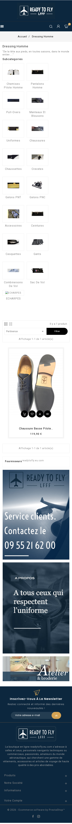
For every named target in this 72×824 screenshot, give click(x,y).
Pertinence (25, 331)
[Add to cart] (24, 413)
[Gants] (37, 242)
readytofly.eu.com (33, 460)
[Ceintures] (37, 214)
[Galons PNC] (37, 185)
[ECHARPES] (13, 292)
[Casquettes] (13, 242)
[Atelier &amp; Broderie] (36, 668)
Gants (37, 254)
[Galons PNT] (13, 185)
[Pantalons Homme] (37, 72)
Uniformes (13, 140)
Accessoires (13, 225)
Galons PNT (13, 197)
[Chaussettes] (13, 157)
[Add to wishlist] (32, 413)
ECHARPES (13, 298)
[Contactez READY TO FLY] (36, 514)
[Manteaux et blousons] (37, 100)
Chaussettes (13, 169)
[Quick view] (47, 413)
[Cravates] (37, 157)
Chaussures (37, 140)
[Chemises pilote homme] (13, 72)
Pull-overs (13, 112)
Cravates (37, 169)
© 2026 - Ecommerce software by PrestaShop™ (36, 809)
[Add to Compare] (39, 413)
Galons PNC (37, 197)
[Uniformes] (13, 128)
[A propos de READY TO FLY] (36, 607)
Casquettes (13, 254)
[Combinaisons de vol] (13, 270)
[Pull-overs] (13, 100)
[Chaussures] (37, 128)
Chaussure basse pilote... (36, 428)
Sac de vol (37, 282)
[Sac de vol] (37, 270)
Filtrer (57, 331)
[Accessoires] (13, 214)
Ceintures (37, 225)
